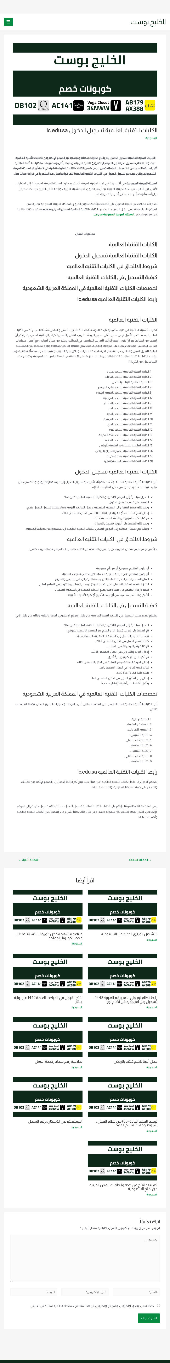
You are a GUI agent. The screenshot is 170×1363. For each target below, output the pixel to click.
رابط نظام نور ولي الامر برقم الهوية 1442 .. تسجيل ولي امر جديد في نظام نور (125, 999)
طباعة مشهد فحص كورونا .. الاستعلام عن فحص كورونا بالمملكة (49, 936)
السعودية (151, 137)
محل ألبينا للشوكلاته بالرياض (135, 1061)
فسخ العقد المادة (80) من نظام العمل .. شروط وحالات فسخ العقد (126, 1123)
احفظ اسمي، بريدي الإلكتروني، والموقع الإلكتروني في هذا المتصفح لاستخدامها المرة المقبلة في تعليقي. (92, 1305)
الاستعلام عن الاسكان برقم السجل (55, 1121)
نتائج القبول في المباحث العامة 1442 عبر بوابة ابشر (48, 999)
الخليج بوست (148, 22)
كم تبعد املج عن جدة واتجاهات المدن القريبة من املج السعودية (123, 1187)
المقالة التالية (28, 859)
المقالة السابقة (140, 859)
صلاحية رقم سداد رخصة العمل (59, 1061)
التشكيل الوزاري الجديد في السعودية (129, 934)
